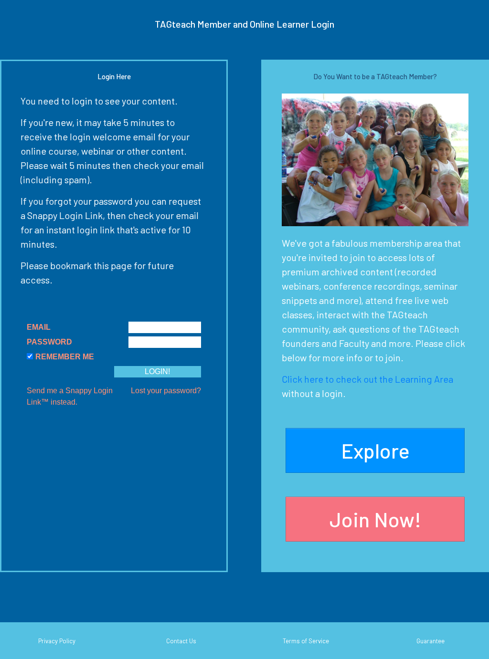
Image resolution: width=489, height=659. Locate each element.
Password (49, 342)
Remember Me (64, 357)
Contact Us (181, 641)
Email (39, 327)
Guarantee (430, 641)
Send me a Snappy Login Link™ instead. (70, 396)
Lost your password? (166, 391)
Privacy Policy (56, 641)
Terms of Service (306, 641)
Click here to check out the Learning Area (367, 379)
